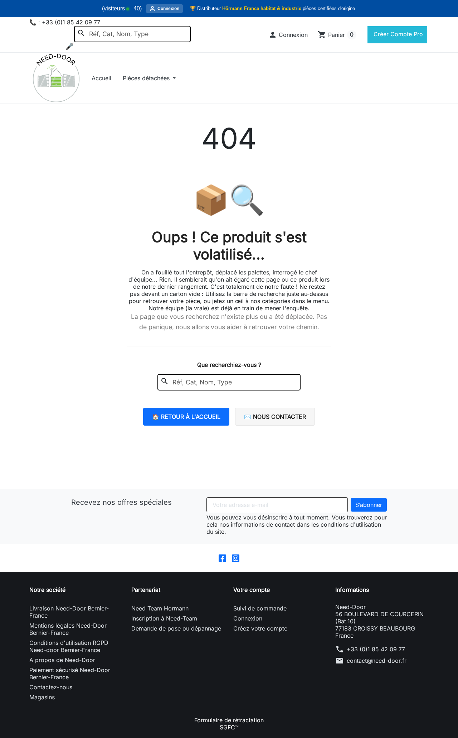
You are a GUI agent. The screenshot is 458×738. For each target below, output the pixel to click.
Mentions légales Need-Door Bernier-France (68, 629)
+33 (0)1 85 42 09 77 (376, 649)
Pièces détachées (147, 78)
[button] (288, 34)
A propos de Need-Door (62, 659)
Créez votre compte (260, 628)
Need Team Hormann (160, 608)
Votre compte (251, 589)
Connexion (247, 618)
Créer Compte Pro (397, 34)
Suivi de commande (260, 608)
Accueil (101, 78)
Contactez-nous (50, 687)
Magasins (42, 697)
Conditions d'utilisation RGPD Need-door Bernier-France (68, 646)
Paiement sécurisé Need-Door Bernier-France (69, 673)
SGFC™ (229, 727)
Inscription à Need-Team (164, 618)
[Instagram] (235, 557)
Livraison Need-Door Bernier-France (69, 612)
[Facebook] (222, 557)
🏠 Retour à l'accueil (186, 416)
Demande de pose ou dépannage (176, 628)
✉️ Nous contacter (275, 416)
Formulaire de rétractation (229, 720)
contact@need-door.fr (376, 660)
